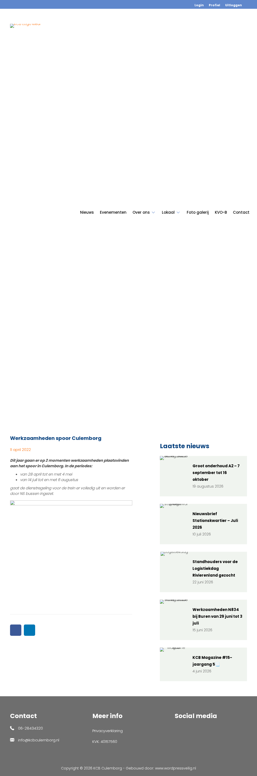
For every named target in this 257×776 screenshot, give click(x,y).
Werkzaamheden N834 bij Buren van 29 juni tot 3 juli (217, 616)
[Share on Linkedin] (29, 630)
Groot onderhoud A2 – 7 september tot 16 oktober (216, 472)
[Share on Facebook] (15, 630)
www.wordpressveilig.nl (175, 768)
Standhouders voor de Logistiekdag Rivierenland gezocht (215, 568)
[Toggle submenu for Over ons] (153, 212)
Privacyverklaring (107, 730)
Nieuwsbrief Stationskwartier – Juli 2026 (215, 520)
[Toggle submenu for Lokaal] (178, 212)
